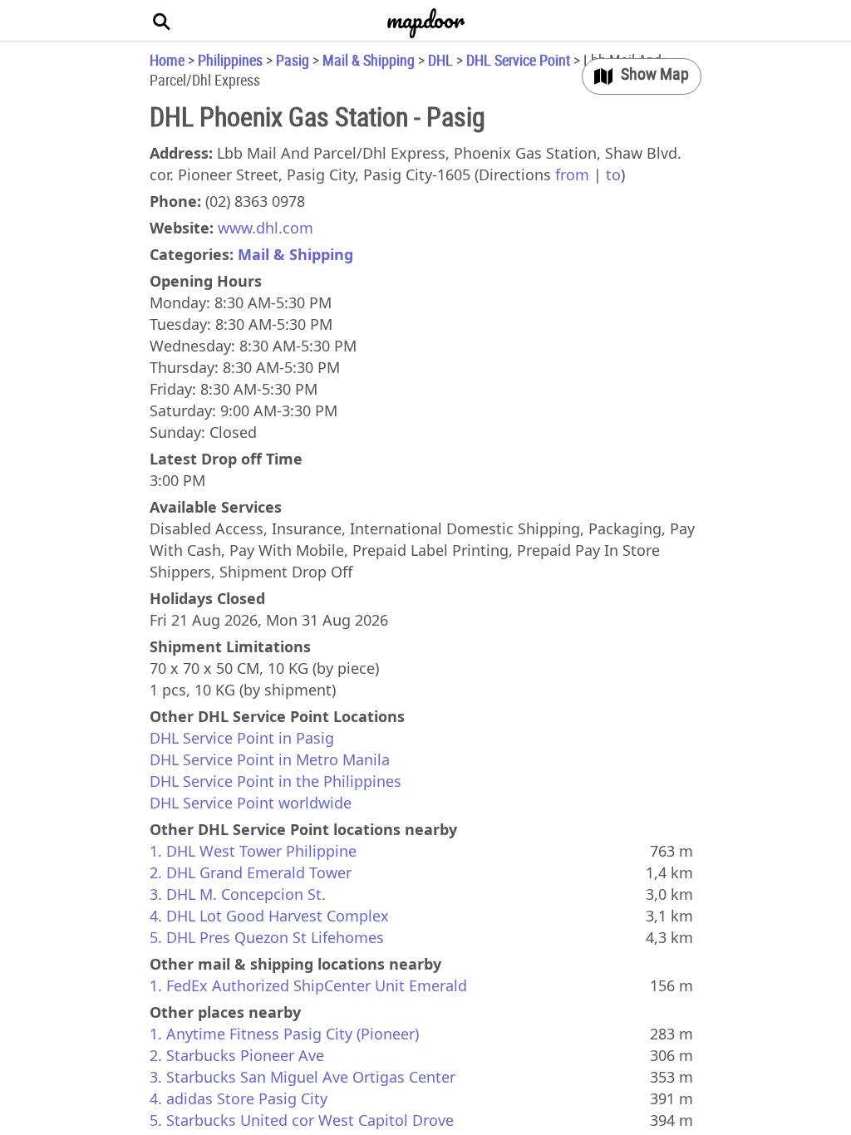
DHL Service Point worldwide (251, 803)
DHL (440, 60)
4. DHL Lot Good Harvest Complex (269, 916)
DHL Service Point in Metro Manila (270, 759)
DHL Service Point (518, 60)
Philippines (230, 60)
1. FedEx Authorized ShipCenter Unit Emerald (308, 985)
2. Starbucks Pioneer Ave (237, 1055)
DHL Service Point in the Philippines (275, 781)
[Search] (162, 21)
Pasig (292, 60)
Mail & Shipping (368, 60)
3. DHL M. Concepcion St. (238, 894)
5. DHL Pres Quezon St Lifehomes (267, 937)
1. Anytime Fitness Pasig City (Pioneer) (284, 1034)
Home (167, 60)
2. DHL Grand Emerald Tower (251, 872)
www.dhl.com (265, 228)
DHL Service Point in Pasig (242, 738)
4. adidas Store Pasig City (238, 1098)
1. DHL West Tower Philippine (253, 851)
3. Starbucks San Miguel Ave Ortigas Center (302, 1077)
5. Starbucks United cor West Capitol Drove (302, 1120)
